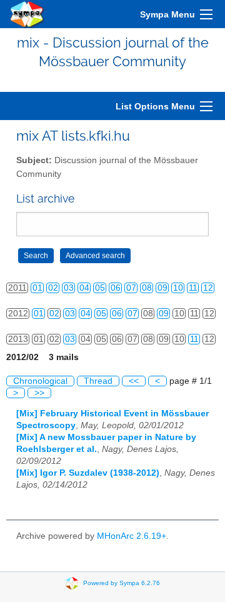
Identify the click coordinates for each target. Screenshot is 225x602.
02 (53, 288)
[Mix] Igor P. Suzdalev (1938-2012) (87, 473)
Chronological (40, 381)
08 (147, 288)
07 (131, 288)
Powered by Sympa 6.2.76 (121, 582)
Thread (98, 381)
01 (37, 288)
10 (178, 288)
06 (116, 288)
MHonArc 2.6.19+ (131, 536)
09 (163, 288)
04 (84, 288)
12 (208, 288)
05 (100, 288)
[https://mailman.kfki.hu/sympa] (27, 14)
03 (69, 288)
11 (193, 288)
